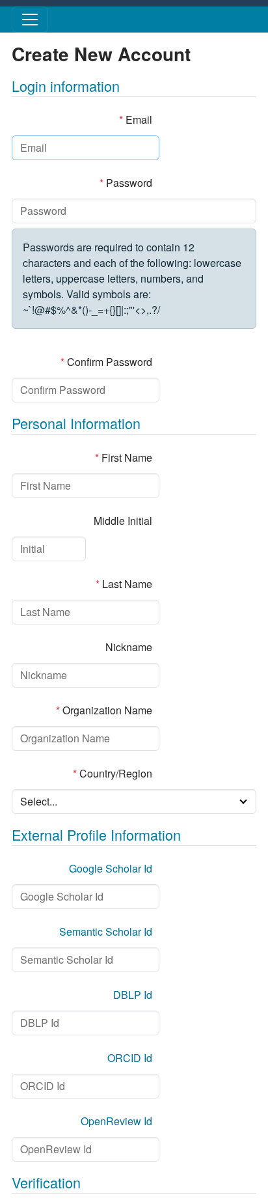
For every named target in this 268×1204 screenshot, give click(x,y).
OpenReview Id (116, 1120)
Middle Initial (123, 520)
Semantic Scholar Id (105, 931)
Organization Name (104, 710)
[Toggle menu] (30, 20)
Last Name (124, 583)
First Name (123, 457)
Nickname (128, 646)
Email (135, 119)
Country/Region (112, 773)
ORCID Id (129, 1057)
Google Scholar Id (110, 868)
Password (126, 182)
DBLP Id (132, 994)
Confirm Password (106, 361)
